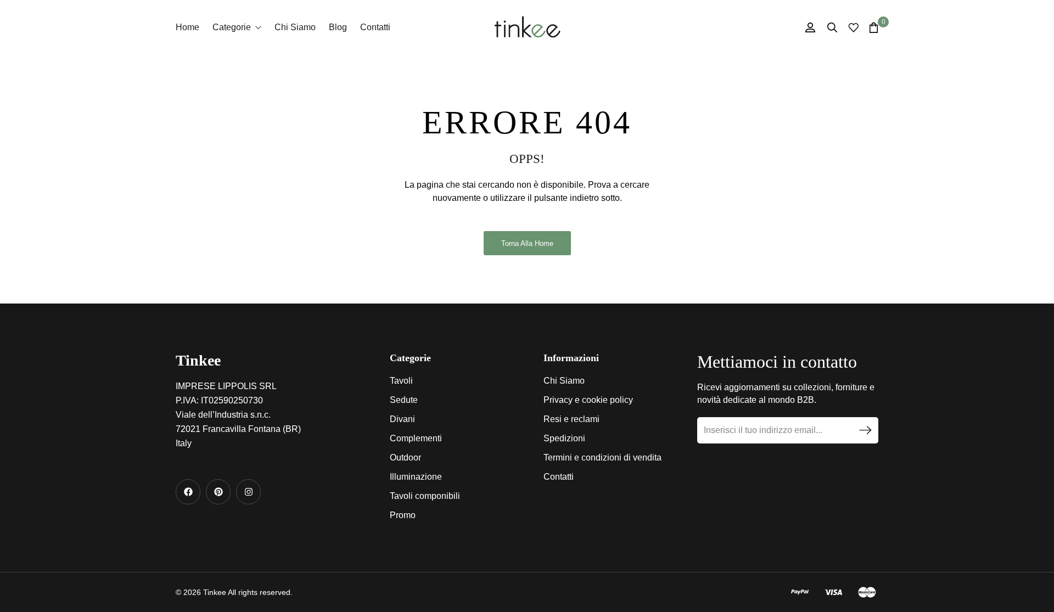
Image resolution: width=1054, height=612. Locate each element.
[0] (873, 27)
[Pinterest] (218, 491)
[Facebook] (188, 491)
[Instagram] (248, 491)
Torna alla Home (527, 243)
